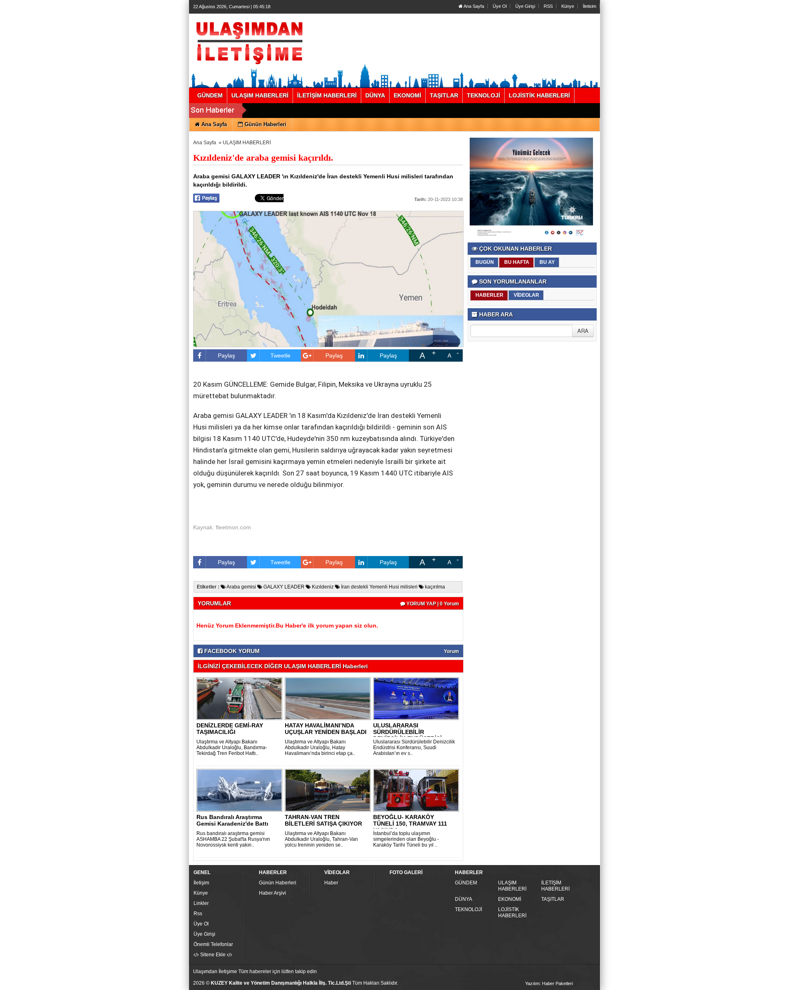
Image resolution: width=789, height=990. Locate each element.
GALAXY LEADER (283, 586)
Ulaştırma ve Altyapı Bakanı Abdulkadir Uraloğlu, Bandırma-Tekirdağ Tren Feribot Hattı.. (231, 747)
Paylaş (226, 355)
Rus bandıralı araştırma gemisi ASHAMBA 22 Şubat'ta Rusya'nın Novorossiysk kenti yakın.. (233, 839)
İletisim (589, 6)
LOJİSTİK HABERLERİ (512, 912)
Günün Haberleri (277, 883)
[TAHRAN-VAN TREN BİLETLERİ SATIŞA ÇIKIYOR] (329, 789)
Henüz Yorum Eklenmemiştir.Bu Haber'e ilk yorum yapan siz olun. (287, 625)
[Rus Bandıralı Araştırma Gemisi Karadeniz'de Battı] (240, 789)
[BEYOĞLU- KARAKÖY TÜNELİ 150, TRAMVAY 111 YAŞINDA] (417, 789)
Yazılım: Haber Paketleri (549, 983)
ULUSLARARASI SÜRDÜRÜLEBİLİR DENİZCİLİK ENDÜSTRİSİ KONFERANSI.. (407, 735)
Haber (331, 883)
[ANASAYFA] (282, 42)
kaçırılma (434, 586)
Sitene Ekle (213, 955)
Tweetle (280, 355)
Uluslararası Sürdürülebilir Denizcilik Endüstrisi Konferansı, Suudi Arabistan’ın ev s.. (414, 747)
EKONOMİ (509, 899)
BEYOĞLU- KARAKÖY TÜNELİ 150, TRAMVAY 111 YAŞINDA (410, 823)
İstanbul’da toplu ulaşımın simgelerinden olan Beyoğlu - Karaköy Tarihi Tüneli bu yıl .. (406, 839)
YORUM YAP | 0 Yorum (432, 604)
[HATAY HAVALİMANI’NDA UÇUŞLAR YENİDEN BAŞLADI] (329, 698)
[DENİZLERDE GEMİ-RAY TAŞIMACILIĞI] (240, 698)
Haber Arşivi (272, 893)
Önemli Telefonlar (213, 944)
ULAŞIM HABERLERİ (247, 142)
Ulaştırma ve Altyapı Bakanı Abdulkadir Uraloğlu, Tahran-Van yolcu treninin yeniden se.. (321, 839)
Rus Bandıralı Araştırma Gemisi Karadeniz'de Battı (232, 820)
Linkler (201, 903)
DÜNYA (463, 899)
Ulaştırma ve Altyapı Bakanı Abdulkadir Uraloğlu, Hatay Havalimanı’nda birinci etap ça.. (320, 747)
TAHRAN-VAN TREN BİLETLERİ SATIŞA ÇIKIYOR (323, 820)
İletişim (201, 883)
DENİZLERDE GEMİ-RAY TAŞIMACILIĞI (229, 728)
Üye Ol (500, 6)
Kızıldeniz (322, 586)
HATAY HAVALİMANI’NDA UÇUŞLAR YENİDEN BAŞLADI (326, 728)
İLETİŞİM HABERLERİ (555, 886)
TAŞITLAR (552, 899)
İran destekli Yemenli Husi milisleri (379, 586)
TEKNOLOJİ (468, 909)
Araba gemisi (241, 586)
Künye (567, 6)
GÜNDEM (466, 883)
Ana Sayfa (473, 6)
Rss (198, 913)
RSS (548, 6)
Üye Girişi (525, 6)
